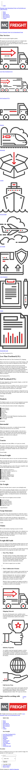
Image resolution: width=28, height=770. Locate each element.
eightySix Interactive (14, 769)
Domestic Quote (3, 8)
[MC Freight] (14, 29)
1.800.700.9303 (3, 9)
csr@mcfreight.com (21, 8)
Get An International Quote (17, 32)
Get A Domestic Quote (5, 32)
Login (4, 5)
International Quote (12, 8)
